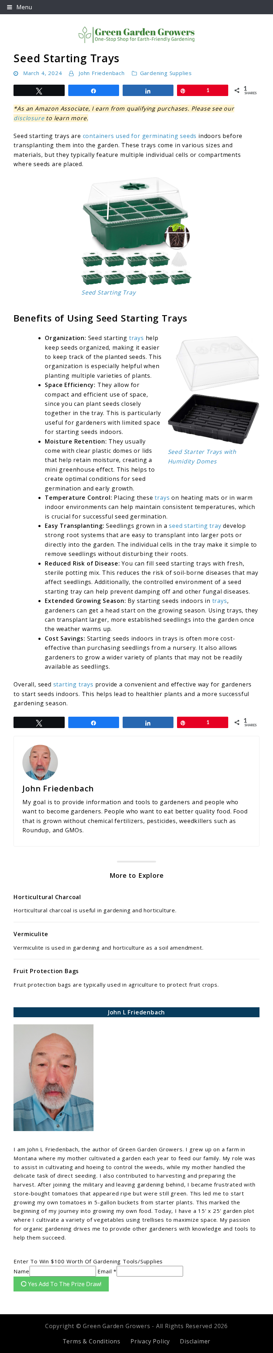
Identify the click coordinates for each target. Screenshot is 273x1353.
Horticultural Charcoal (47, 897)
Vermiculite (31, 934)
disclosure (29, 118)
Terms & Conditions (92, 1341)
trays (136, 338)
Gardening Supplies (166, 72)
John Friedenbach (102, 72)
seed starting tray (195, 526)
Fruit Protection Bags (46, 971)
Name (21, 1271)
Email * (107, 1271)
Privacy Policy (150, 1341)
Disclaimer (195, 1341)
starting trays (73, 684)
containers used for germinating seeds (140, 136)
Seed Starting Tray (108, 292)
